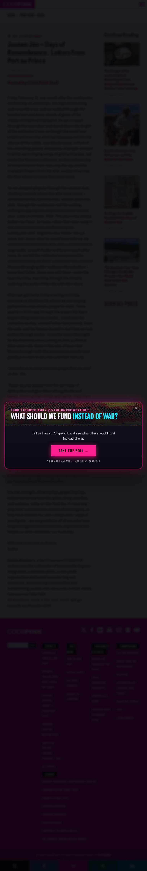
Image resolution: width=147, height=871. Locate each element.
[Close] (136, 407)
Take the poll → (73, 450)
